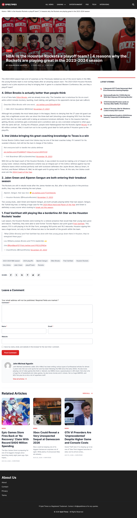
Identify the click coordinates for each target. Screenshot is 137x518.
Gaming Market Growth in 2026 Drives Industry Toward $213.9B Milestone (118, 116)
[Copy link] (38, 275)
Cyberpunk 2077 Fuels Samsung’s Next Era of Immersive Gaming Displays (117, 89)
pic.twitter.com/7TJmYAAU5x (44, 193)
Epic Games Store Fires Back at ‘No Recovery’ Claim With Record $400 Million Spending (15, 439)
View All (86, 393)
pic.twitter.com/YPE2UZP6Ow (34, 245)
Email (50, 326)
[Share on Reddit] (33, 275)
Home (4, 11)
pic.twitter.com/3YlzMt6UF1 (15, 152)
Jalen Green (18, 265)
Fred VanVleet (78, 224)
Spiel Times (64, 512)
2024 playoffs (28, 261)
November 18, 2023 (44, 156)
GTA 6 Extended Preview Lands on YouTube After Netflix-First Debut (116, 103)
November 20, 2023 (39, 250)
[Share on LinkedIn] (22, 275)
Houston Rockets (82, 261)
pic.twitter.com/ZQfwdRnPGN (48, 104)
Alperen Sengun (42, 261)
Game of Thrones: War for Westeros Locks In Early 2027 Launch (117, 109)
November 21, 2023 (41, 109)
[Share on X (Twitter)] (16, 275)
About (4, 482)
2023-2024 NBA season (11, 261)
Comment (6, 302)
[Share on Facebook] (11, 275)
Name (4, 326)
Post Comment (10, 353)
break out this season (44, 207)
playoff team (30, 265)
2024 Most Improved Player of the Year (59, 205)
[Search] (133, 4)
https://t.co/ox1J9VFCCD (37, 152)
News (4, 428)
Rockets (41, 265)
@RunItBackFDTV (14, 245)
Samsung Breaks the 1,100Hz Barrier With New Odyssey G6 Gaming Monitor (118, 96)
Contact (5, 487)
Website (5, 336)
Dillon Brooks (21, 97)
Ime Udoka (7, 265)
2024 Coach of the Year (22, 172)
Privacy (5, 491)
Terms (4, 495)
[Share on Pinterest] (27, 275)
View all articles (18, 379)
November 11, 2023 (45, 197)
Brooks (84, 125)
